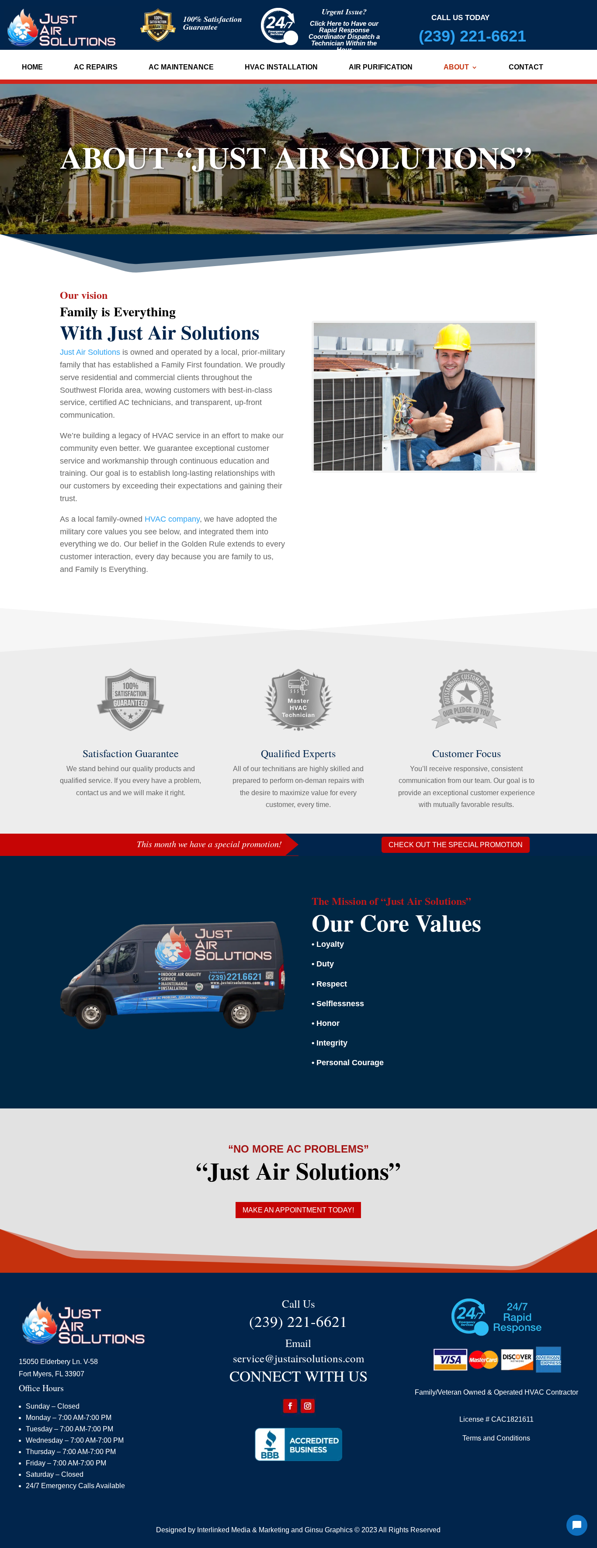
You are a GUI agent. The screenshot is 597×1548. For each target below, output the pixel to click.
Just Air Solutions (90, 352)
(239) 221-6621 (472, 36)
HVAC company (172, 519)
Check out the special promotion (456, 844)
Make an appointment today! (298, 1210)
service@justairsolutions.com (298, 1358)
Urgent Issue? (344, 11)
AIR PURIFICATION (381, 67)
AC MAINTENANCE (181, 67)
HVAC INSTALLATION (281, 67)
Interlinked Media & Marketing (243, 1530)
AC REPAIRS (96, 67)
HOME (32, 67)
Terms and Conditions (496, 1438)
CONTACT (526, 67)
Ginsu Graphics (329, 1530)
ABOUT (456, 67)
